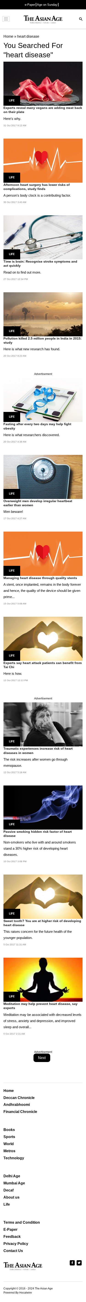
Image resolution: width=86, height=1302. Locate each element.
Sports (9, 1137)
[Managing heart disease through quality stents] (43, 553)
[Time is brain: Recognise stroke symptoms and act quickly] (43, 237)
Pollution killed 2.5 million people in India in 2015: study (42, 340)
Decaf (8, 1190)
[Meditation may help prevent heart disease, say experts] (43, 979)
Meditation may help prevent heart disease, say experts (40, 1006)
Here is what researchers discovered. (31, 435)
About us (11, 1197)
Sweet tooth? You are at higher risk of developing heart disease (42, 923)
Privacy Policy (15, 1244)
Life (12, 100)
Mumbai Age (14, 1183)
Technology (13, 1158)
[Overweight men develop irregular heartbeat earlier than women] (43, 477)
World (8, 1144)
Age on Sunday (47, 4)
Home (8, 1091)
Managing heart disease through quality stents (40, 578)
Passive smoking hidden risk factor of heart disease (37, 834)
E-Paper (10, 1229)
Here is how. (12, 673)
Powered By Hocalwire (17, 1292)
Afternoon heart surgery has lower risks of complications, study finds (36, 187)
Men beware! (13, 512)
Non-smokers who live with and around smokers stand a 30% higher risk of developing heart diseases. (39, 848)
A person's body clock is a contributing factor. (37, 195)
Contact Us (13, 1251)
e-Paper (30, 4)
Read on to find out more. (22, 272)
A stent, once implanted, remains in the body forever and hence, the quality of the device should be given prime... (42, 590)
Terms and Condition (21, 1222)
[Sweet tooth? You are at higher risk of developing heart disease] (43, 896)
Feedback (12, 1237)
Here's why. (12, 119)
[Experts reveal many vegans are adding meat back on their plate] (43, 83)
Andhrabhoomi (16, 1105)
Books (9, 1130)
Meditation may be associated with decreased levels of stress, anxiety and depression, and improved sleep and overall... (42, 1021)
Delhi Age (11, 1176)
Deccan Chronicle (19, 1098)
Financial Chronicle (20, 1112)
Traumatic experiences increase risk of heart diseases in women (38, 750)
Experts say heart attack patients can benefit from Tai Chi (42, 665)
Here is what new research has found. (31, 349)
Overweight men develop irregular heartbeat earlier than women (37, 503)
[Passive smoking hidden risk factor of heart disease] (43, 807)
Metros (9, 1151)
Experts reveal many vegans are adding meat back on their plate (42, 110)
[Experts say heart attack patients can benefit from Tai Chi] (43, 638)
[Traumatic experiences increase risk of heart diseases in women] (43, 724)
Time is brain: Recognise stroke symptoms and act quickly (40, 263)
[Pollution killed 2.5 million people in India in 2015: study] (43, 314)
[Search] (81, 19)
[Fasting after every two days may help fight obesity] (43, 400)
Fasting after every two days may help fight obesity (37, 426)
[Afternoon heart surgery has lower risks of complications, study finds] (43, 160)
